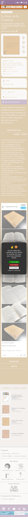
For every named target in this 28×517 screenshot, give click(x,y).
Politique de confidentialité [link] (14, 270)
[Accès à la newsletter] (16, 7)
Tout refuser (14, 265)
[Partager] (18, 7)
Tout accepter (14, 262)
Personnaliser (14, 267)
